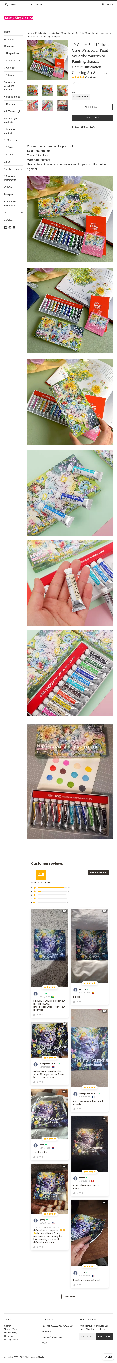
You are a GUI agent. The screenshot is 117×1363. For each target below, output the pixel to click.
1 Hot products (11, 53)
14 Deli (8, 162)
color (74, 92)
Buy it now (92, 118)
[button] (84, 77)
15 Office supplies (13, 169)
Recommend (10, 46)
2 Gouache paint (12, 60)
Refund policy (10, 1332)
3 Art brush (9, 68)
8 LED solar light (12, 111)
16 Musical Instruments (10, 178)
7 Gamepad (10, 104)
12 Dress (8, 147)
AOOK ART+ (10, 220)
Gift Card (8, 187)
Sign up (39, 4)
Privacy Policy (11, 1339)
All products (10, 39)
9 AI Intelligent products (11, 120)
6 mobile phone (12, 97)
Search (7, 1326)
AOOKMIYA (23, 1357)
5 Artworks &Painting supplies (13, 86)
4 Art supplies (11, 75)
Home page (9, 1336)
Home (7, 32)
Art (13, 212)
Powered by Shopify (36, 1357)
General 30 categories (13, 203)
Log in (29, 4)
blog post (9, 194)
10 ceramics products (10, 131)
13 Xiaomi (9, 154)
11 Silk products (12, 140)
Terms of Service (12, 1329)
